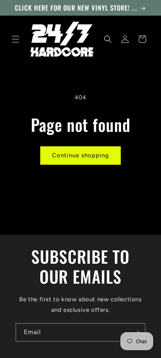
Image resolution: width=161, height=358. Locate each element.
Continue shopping (80, 155)
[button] (15, 39)
